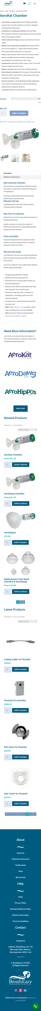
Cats (6, 11)
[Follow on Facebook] (16, 990)
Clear (39, 102)
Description (8, 173)
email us (20, 957)
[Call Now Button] (35, 1006)
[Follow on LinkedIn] (25, 990)
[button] (37, 130)
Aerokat (12, 11)
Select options (20, 464)
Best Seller (27, 122)
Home (2, 11)
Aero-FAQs (20, 408)
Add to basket (19, 113)
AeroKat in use (18, 307)
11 (31, 814)
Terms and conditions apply (16, 316)
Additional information (12, 177)
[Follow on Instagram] (20, 990)
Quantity (3, 99)
